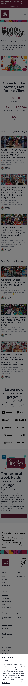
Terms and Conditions (8, 666)
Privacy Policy (22, 666)
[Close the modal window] (24, 659)
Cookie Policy (6, 683)
